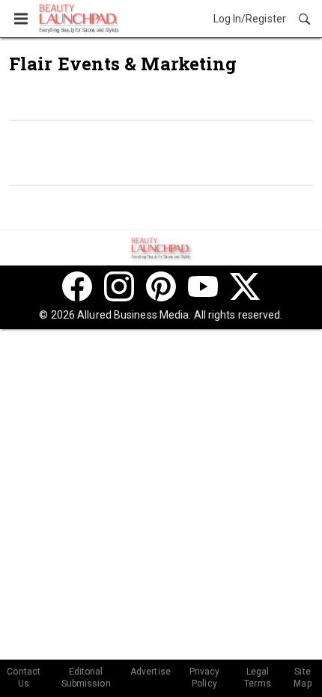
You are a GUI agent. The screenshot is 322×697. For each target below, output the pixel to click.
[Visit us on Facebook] (77, 286)
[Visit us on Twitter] (245, 286)
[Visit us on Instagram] (119, 286)
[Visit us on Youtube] (203, 286)
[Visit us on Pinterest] (161, 286)
